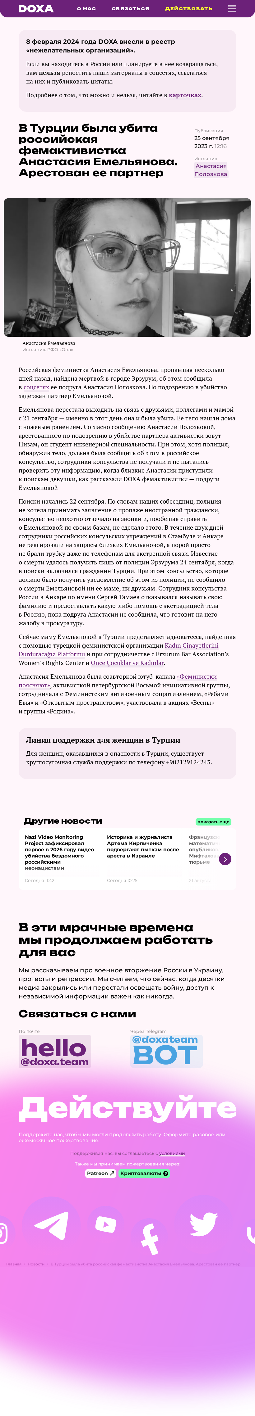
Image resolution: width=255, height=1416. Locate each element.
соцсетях (36, 387)
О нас (86, 8)
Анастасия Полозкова (210, 170)
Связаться (131, 8)
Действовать (189, 8)
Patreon (97, 1173)
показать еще (213, 822)
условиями (172, 1153)
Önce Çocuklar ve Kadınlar (127, 662)
